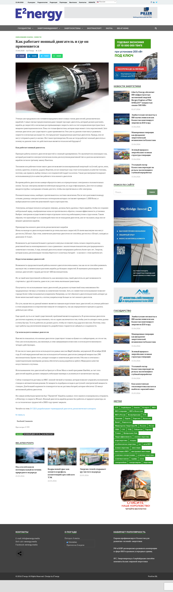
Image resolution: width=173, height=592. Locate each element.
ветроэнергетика (121, 440)
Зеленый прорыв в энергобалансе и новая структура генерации (141, 152)
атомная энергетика (141, 437)
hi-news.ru (20, 414)
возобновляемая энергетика (125, 444)
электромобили (120, 462)
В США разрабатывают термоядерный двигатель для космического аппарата (63, 408)
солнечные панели (122, 459)
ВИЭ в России (120, 415)
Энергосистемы (72, 28)
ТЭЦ (129, 429)
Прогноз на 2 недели (75, 545)
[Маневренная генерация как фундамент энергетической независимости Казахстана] (122, 132)
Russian (102, 2)
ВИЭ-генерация (121, 411)
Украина (148, 429)
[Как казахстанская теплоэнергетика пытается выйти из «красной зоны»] (122, 384)
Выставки (73, 2)
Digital (109, 28)
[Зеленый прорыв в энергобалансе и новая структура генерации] (122, 150)
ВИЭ (154, 407)
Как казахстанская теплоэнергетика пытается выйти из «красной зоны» (143, 386)
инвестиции (136, 448)
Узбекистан (138, 429)
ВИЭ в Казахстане (136, 411)
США (117, 429)
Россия (151, 426)
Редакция (53, 2)
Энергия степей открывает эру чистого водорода (93, 470)
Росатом (143, 426)
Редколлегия (42, 2)
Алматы (137, 407)
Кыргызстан (126, 422)
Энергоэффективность (123, 437)
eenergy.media (30, 541)
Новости (37, 37)
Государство (24, 28)
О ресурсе (31, 2)
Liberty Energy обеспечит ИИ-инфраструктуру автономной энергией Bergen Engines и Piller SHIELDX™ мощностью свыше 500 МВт (142, 98)
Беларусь (145, 407)
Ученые (118, 433)
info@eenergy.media (31, 538)
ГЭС (144, 415)
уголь (142, 459)
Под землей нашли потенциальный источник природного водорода (28, 469)
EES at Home (122, 28)
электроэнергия (135, 462)
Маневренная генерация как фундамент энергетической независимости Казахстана (143, 136)
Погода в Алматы (72, 538)
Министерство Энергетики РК (126, 426)
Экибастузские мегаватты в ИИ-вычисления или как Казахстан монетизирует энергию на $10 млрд (144, 119)
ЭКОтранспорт (94, 28)
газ (140, 444)
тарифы (134, 459)
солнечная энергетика (146, 455)
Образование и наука (24, 37)
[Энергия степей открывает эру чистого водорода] (94, 466)
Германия (118, 418)
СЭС (123, 429)
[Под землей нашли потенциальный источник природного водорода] (30, 464)
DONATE (92, 2)
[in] (153, 2)
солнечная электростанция (125, 455)
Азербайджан (126, 407)
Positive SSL (152, 576)
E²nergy (31, 51)
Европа (127, 418)
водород (133, 440)
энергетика (147, 462)
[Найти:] (135, 192)
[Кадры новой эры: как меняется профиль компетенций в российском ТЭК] (62, 466)
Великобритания (134, 415)
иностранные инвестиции (140, 451)
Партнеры (63, 2)
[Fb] (151, 2)
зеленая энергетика (122, 448)
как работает (48, 434)
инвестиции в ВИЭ (122, 451)
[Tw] (156, 2)
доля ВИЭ (147, 444)
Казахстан (147, 418)
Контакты (82, 2)
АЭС (116, 407)
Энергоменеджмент (47, 28)
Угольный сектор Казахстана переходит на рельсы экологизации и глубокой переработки (142, 168)
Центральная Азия (130, 433)
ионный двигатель (32, 434)
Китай (117, 422)
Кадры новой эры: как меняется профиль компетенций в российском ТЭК (61, 473)
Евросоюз (136, 418)
